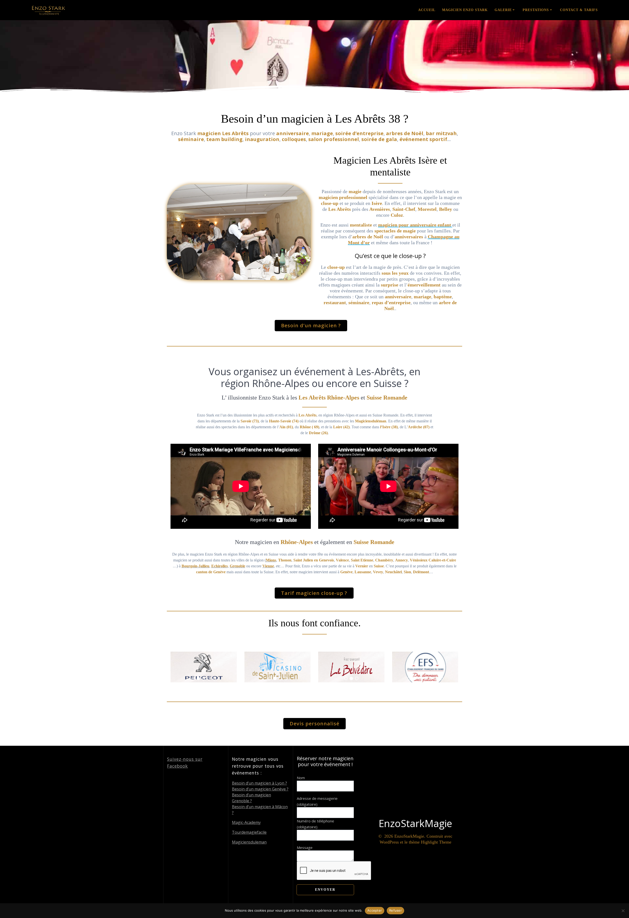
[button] (193, 678)
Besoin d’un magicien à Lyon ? (259, 783)
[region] (204, 667)
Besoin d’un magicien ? (311, 325)
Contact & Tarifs (579, 10)
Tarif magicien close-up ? (314, 593)
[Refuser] (622, 910)
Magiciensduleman (249, 842)
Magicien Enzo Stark (465, 10)
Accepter (374, 910)
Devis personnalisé (314, 723)
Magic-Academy (246, 822)
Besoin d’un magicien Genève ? (260, 789)
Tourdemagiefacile (249, 832)
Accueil (426, 10)
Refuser (395, 910)
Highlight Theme (436, 842)
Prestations (536, 10)
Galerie (503, 10)
